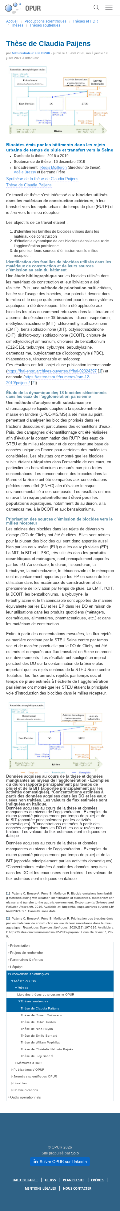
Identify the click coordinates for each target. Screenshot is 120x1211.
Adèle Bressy (25, 172)
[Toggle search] (96, 8)
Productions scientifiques (45, 21)
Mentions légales (40, 1189)
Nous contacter (77, 1189)
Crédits (97, 1180)
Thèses (17, 25)
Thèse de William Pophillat (40, 1042)
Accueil (12, 21)
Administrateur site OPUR (31, 53)
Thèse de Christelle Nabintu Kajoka (47, 1049)
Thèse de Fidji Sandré (37, 1056)
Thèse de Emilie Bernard (39, 1035)
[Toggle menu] (109, 8)
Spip (75, 1153)
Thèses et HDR (85, 21)
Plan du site (73, 1180)
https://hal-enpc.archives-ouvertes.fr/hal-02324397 (52, 371)
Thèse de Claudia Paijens (29, 185)
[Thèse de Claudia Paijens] (60, 104)
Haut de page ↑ (25, 1180)
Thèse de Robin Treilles (38, 1022)
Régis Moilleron (53, 167)
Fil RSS (50, 1180)
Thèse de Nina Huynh (37, 1028)
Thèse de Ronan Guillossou (41, 1015)
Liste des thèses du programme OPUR (45, 994)
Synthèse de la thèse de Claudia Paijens (42, 178)
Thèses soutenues (45, 25)
